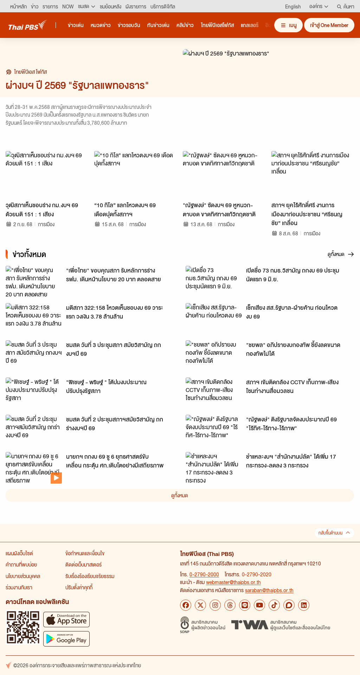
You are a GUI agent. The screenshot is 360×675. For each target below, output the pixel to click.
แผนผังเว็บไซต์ (19, 553)
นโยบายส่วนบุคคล (23, 575)
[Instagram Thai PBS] (215, 605)
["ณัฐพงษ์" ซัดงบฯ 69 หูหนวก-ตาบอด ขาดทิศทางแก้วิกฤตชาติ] (224, 174)
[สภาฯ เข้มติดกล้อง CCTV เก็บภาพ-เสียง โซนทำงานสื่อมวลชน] (214, 393)
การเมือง (46, 224)
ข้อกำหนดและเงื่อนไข (84, 553)
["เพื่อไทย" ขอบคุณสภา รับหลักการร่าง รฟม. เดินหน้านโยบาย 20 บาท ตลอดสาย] (34, 281)
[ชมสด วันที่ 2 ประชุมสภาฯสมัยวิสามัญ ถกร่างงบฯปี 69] (34, 430)
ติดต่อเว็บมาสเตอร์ (83, 564)
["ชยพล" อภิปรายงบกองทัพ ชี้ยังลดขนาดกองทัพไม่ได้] (214, 356)
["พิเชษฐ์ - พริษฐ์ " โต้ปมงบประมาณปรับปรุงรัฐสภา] (34, 393)
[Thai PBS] (27, 25)
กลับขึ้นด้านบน (330, 533)
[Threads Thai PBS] (230, 605)
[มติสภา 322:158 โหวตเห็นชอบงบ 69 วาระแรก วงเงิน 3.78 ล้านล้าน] (34, 319)
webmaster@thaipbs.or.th (233, 581)
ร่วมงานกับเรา (19, 587)
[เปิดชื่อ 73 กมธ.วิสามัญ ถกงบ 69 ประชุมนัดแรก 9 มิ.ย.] (214, 281)
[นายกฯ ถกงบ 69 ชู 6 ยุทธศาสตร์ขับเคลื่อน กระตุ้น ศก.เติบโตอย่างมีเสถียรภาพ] (34, 468)
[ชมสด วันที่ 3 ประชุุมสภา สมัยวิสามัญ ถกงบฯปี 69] (34, 356)
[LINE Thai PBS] (244, 605)
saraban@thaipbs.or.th (269, 590)
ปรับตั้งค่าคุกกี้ (78, 587)
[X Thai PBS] (200, 605)
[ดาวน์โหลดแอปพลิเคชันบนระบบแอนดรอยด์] (66, 638)
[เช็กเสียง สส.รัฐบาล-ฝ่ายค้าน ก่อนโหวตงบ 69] (214, 319)
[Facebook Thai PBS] (185, 605)
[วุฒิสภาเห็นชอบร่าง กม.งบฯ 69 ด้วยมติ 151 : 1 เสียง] (47, 174)
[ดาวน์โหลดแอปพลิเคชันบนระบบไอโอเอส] (66, 619)
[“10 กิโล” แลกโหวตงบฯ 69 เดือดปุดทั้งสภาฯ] (135, 174)
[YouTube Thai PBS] (259, 605)
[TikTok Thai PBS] (274, 605)
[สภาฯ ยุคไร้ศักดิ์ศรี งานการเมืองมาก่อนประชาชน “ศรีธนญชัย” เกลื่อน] (312, 174)
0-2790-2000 (204, 574)
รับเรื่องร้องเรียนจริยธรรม (89, 575)
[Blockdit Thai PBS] (289, 605)
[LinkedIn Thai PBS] (303, 605)
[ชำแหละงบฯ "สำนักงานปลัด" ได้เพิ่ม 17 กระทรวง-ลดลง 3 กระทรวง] (214, 468)
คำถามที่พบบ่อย (21, 564)
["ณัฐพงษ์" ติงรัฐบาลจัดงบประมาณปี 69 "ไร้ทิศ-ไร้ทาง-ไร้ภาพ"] (214, 430)
